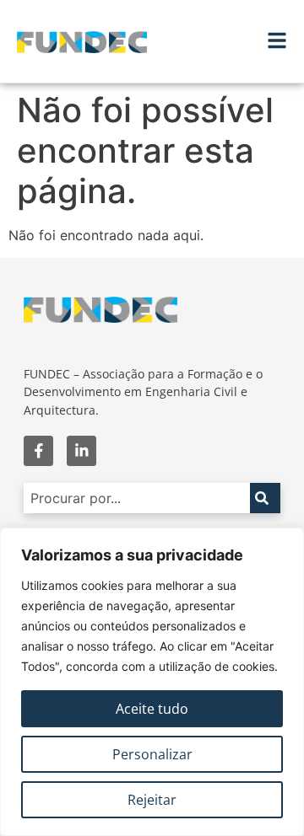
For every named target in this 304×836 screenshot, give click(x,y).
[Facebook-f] (38, 450)
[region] (152, 682)
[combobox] (137, 498)
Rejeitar (152, 799)
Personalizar (152, 754)
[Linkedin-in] (81, 450)
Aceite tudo (152, 708)
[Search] (265, 498)
